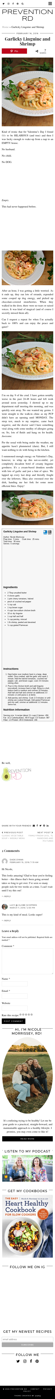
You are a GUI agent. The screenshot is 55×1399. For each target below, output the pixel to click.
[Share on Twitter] (40, 825)
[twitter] (4, 3)
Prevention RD (18, 1389)
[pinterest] (18, 3)
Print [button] (49, 533)
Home (5, 27)
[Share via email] (34, 825)
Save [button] (45, 533)
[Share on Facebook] (37, 825)
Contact (35, 1389)
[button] (51, 3)
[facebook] (13, 3)
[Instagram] (15, 1283)
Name (6, 978)
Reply (7, 896)
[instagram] (9, 3)
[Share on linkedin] (47, 825)
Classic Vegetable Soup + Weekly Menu (13, 835)
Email (6, 991)
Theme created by (27, 1396)
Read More (28, 1139)
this (4, 135)
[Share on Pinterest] (44, 825)
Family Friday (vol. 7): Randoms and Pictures (41, 836)
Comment (8, 946)
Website (6, 1003)
